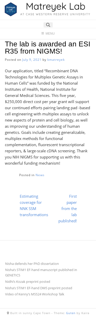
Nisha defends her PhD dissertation (32, 263)
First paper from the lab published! (67, 208)
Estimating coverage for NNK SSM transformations (34, 205)
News (40, 175)
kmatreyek (56, 59)
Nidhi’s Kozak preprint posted (27, 281)
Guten (71, 313)
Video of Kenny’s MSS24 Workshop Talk (34, 294)
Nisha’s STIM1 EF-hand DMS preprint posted (38, 288)
